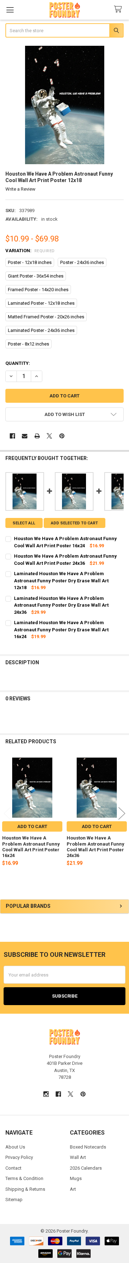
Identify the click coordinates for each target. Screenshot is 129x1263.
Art (73, 1189)
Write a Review (20, 189)
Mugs (76, 1178)
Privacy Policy (19, 1157)
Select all (24, 523)
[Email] (24, 436)
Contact (13, 1168)
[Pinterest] (62, 436)
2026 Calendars (86, 1168)
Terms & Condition (24, 1178)
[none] (64, 105)
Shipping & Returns (25, 1189)
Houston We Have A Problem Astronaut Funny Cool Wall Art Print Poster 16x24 (31, 846)
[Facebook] (12, 436)
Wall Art (78, 1157)
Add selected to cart (74, 523)
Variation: (30, 250)
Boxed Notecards (88, 1147)
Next (122, 813)
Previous (7, 813)
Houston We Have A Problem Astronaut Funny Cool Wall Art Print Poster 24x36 (95, 846)
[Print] (37, 436)
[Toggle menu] (10, 10)
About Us (15, 1147)
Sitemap (14, 1199)
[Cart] (119, 9)
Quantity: (17, 363)
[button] (64, 414)
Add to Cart (32, 826)
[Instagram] (46, 1094)
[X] (49, 436)
